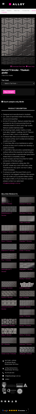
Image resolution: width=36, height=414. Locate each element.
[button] (3, 39)
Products (9, 10)
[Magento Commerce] (18, 4)
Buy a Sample (9, 92)
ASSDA (7, 379)
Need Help (31, 66)
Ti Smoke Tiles (25, 10)
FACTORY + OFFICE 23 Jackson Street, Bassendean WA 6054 (11, 362)
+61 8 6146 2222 (9, 372)
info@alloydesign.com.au (11, 183)
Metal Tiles (16, 10)
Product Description (17, 108)
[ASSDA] (14, 388)
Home (2, 10)
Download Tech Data (18, 66)
